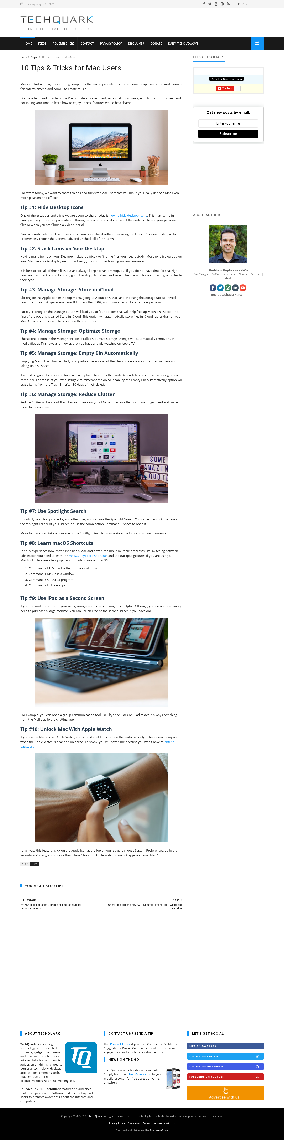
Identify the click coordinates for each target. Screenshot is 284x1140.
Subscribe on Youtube (206, 1076)
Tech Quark (95, 1116)
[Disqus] (101, 968)
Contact (87, 43)
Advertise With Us (164, 1123)
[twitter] (209, 4)
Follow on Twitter (204, 1056)
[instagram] (222, 4)
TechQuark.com (140, 1074)
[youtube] (216, 4)
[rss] (228, 4)
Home (27, 43)
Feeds (42, 43)
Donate (156, 43)
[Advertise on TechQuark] (225, 1099)
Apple (34, 57)
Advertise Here (63, 43)
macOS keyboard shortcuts (88, 556)
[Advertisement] (188, 22)
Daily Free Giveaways (183, 43)
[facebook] (204, 4)
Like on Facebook (202, 1046)
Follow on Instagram (206, 1066)
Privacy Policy (111, 43)
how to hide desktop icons (128, 215)
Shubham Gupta (158, 1130)
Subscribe (228, 134)
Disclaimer (136, 43)
